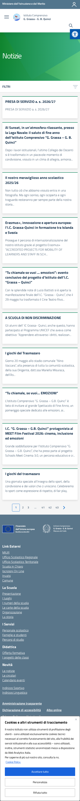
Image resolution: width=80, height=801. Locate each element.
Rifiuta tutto (40, 793)
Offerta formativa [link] (13, 652)
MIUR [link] (6, 552)
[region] (40, 758)
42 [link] (50, 507)
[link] (75, 34)
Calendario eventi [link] (13, 680)
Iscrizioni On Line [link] (13, 571)
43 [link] (57, 507)
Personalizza (40, 782)
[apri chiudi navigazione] (6, 17)
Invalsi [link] (6, 575)
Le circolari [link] (9, 675)
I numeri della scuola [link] (15, 603)
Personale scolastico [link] (15, 630)
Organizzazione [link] (12, 612)
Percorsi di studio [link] (13, 639)
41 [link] (43, 507)
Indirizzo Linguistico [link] (14, 692)
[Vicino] (76, 719)
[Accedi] (74, 4)
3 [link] (28, 507)
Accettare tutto (40, 772)
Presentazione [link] (11, 593)
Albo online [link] (54, 710)
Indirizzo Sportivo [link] (13, 688)
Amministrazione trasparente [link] (22, 703)
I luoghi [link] (7, 598)
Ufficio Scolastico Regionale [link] (20, 557)
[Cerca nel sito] (71, 26)
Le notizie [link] (8, 670)
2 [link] (23, 507)
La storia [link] (7, 617)
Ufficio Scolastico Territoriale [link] (20, 561)
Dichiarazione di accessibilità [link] (21, 710)
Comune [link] (7, 580)
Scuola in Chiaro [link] (12, 566)
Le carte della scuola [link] (15, 607)
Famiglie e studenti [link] (14, 635)
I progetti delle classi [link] (15, 657)
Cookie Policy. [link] (13, 762)
